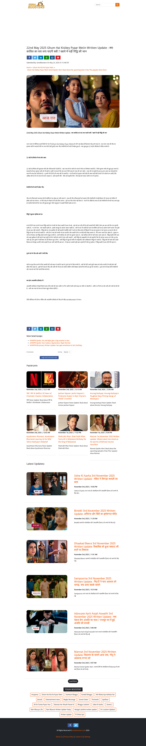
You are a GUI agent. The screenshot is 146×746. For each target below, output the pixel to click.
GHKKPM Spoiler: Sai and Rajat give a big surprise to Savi (49, 340)
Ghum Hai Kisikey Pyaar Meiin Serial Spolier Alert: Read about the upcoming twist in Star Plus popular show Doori (67, 70)
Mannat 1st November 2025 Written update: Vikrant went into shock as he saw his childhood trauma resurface (104, 440)
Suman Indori (83, 700)
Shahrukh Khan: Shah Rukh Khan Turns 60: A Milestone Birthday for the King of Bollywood (72, 439)
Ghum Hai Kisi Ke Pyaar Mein (43, 67)
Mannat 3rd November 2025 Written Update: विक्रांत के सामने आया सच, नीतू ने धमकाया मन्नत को (95, 655)
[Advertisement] (73, 30)
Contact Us (79, 737)
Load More (73, 681)
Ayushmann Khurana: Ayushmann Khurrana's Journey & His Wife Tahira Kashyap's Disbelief (40, 439)
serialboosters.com (78, 730)
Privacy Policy (68, 737)
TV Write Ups (79, 714)
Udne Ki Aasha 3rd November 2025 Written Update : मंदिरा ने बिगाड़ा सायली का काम (96, 479)
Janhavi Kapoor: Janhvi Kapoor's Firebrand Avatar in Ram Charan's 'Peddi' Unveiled (72, 396)
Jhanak (39, 700)
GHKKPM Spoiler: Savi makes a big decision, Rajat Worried (50, 343)
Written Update (66, 714)
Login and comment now (49, 357)
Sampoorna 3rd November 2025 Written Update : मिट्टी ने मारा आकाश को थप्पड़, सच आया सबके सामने (95, 581)
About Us (59, 737)
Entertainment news (53, 700)
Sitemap (87, 737)
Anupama (34, 695)
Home (29, 67)
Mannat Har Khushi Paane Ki (64, 704)
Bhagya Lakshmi (83, 704)
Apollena (105, 700)
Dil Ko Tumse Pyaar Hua (42, 704)
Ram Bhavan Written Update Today (58, 709)
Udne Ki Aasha (98, 704)
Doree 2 (109, 704)
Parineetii (95, 700)
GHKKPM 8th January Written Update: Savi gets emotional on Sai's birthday (56, 345)
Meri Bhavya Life (37, 709)
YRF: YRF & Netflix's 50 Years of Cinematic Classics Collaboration (40, 394)
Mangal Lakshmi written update (85, 709)
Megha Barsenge (69, 700)
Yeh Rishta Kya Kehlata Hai (105, 695)
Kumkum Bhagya (72, 695)
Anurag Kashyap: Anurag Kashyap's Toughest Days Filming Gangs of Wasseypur (104, 396)
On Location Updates (107, 709)
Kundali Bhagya (86, 695)
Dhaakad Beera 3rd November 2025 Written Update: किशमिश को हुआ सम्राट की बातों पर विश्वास (96, 546)
